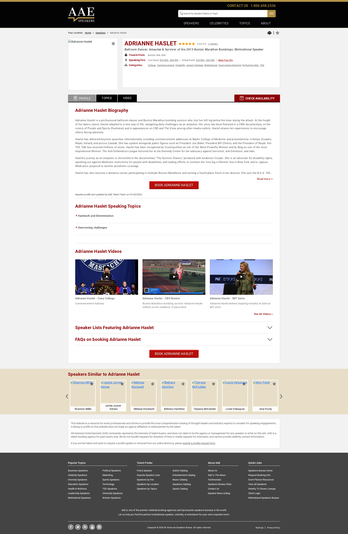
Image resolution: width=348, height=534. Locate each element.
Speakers (100, 32)
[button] (67, 396)
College (152, 65)
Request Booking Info (259, 475)
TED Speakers (109, 488)
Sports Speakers (110, 479)
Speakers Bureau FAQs (219, 484)
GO (272, 13)
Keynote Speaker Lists (148, 475)
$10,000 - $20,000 (169, 60)
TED (262, 65)
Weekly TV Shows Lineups (262, 488)
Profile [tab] (84, 98)
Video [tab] (127, 98)
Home (88, 32)
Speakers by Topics (147, 488)
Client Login (254, 493)
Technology (108, 484)
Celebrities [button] (219, 23)
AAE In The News (217, 475)
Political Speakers (111, 470)
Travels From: (136, 55)
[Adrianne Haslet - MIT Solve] (241, 277)
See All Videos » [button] (263, 314)
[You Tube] (92, 529)
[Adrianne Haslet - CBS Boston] (173, 277)
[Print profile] (269, 33)
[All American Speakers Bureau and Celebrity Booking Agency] (81, 14)
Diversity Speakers (77, 479)
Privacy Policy (273, 528)
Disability (180, 65)
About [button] (266, 23)
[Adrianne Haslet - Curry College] (106, 277)
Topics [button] (244, 23)
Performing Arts (250, 65)
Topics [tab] (107, 98)
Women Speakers (111, 497)
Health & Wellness (77, 488)
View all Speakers (257, 484)
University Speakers (112, 493)
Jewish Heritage (194, 65)
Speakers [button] (191, 23)
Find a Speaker (144, 470)
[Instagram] (99, 529)
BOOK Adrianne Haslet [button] (174, 185)
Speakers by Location (148, 484)
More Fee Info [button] (225, 60)
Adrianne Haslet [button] (151, 43)
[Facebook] (71, 529)
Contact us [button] (237, 6)
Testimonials (214, 479)
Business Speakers (78, 470)
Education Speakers (78, 484)
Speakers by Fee (145, 479)
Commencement (165, 65)
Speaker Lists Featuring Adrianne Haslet (114, 327)
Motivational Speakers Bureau (263, 497)
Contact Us (213, 488)
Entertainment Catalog (184, 475)
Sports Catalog (180, 488)
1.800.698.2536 (263, 6)
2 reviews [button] (213, 44)
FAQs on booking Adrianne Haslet (108, 339)
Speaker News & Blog (219, 493)
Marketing (107, 475)
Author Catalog (180, 470)
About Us (212, 470)
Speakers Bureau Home (260, 470)
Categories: (135, 65)
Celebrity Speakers (77, 475)
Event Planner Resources (261, 479)
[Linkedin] (85, 529)
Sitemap (259, 528)
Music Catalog (180, 479)
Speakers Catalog (182, 484)
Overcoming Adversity (229, 65)
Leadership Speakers (79, 493)
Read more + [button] (265, 179)
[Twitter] (78, 529)
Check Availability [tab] (260, 98)
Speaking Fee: (137, 60)
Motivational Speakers (79, 497)
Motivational (210, 65)
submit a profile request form (199, 443)
